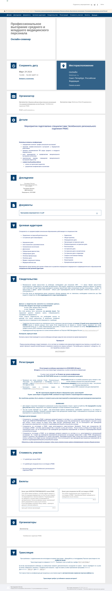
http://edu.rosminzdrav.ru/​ (89, 330)
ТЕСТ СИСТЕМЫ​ (83, 562)
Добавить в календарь (26, 78)
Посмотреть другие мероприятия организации (71, 11)
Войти (102, 4)
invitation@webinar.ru (41, 383)
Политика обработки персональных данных (94, 589)
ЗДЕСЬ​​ (30, 569)
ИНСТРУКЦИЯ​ (59, 351)
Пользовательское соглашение (74, 589)
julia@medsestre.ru (28, 110)
